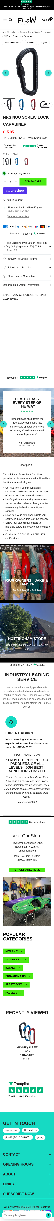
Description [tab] (25, 464)
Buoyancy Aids (15, 976)
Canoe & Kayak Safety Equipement (35, 32)
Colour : (11, 154)
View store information (18, 216)
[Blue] (16, 161)
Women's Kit (13, 959)
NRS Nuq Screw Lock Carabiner (27, 1051)
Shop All (30, 43)
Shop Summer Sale (13, 43)
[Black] (6, 161)
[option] (27, 71)
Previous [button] (5, 73)
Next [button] (48, 73)
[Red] (26, 161)
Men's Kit (11, 951)
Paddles (11, 992)
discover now (27, 813)
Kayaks (44, 43)
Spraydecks (13, 984)
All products (12, 32)
